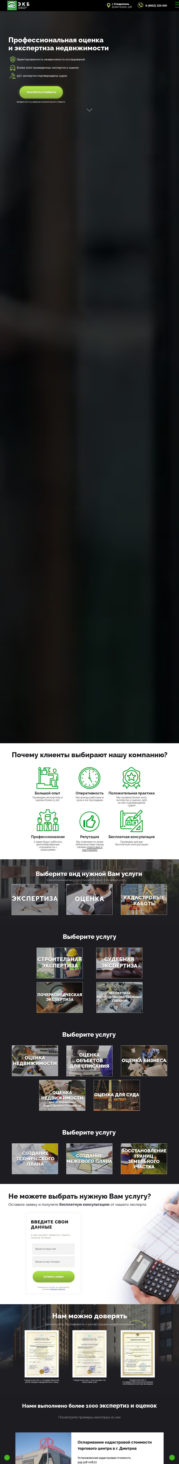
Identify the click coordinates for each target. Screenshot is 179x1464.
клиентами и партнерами (92, 848)
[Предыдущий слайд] (7, 1457)
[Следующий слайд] (172, 1457)
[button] (158, 7)
